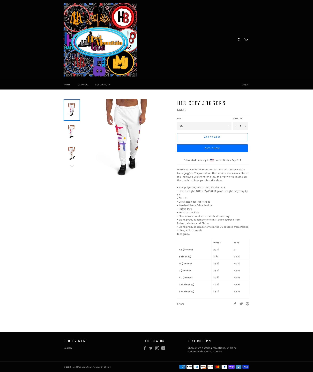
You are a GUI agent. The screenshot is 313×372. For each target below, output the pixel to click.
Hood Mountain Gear (82, 367)
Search (68, 347)
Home (67, 84)
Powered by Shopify (101, 367)
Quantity (237, 118)
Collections (103, 84)
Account (245, 84)
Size (179, 118)
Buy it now (212, 148)
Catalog (83, 84)
